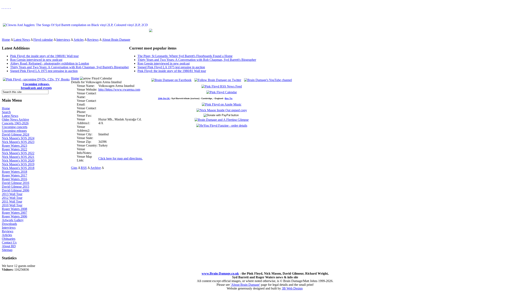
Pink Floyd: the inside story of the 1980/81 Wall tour (44, 56)
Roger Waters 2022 (14, 149)
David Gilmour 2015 (15, 186)
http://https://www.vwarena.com (119, 89)
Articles (78, 39)
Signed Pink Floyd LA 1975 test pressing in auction (44, 71)
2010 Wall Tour (12, 205)
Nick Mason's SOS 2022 (18, 153)
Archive (95, 167)
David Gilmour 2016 (15, 183)
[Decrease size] (10, 7)
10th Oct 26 (164, 98)
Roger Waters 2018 (14, 171)
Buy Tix (228, 98)
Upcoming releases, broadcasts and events (36, 86)
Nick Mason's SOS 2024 (18, 138)
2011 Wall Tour (12, 201)
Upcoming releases (14, 130)
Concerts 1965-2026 (15, 123)
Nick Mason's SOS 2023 (18, 142)
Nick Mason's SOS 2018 (18, 168)
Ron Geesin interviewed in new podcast (36, 59)
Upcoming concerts (14, 127)
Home (6, 39)
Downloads (9, 224)
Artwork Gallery (13, 220)
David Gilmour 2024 (15, 134)
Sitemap (7, 250)
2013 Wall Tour (12, 194)
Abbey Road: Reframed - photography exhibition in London (49, 63)
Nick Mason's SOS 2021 (18, 157)
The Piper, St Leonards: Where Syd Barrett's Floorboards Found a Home (184, 56)
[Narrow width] (5, 7)
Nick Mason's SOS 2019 (18, 164)
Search (6, 112)
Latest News (21, 39)
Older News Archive (15, 119)
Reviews (93, 39)
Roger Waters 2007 (14, 212)
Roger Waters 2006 (14, 216)
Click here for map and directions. (120, 158)
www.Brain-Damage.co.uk (220, 273)
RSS (84, 167)
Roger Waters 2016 (14, 179)
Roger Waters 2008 (14, 209)
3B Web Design (292, 288)
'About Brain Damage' (245, 284)
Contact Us (9, 242)
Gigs (74, 167)
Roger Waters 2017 (14, 175)
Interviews (63, 39)
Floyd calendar (43, 39)
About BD (9, 246)
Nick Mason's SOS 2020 (18, 160)
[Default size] (8, 7)
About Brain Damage (116, 39)
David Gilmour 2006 (15, 190)
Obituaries (8, 238)
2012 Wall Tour (12, 197)
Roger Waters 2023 (14, 145)
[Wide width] (3, 7)
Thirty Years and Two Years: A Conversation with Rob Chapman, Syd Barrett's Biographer (69, 67)
